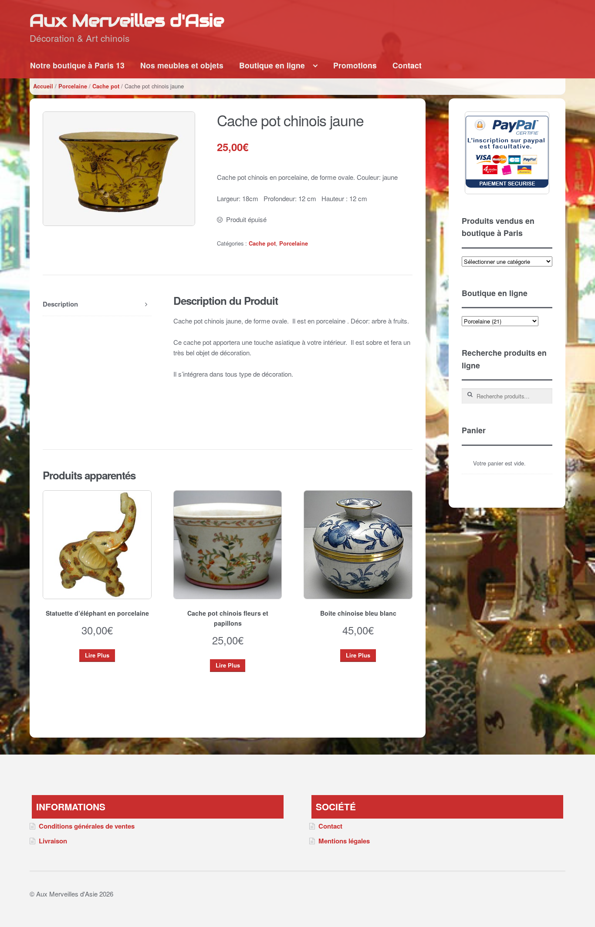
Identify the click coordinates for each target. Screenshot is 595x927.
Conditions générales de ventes (87, 826)
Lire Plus (97, 655)
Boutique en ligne (272, 65)
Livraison (53, 841)
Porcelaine (72, 86)
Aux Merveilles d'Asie (127, 20)
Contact (407, 65)
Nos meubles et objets (181, 65)
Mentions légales (344, 841)
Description (60, 304)
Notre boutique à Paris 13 (77, 65)
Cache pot (105, 86)
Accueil (43, 86)
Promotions (355, 65)
